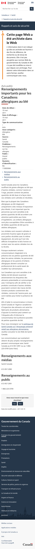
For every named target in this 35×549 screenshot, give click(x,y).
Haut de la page (7, 543)
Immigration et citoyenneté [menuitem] (11, 445)
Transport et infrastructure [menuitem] (11, 489)
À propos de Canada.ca (9, 532)
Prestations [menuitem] (5, 458)
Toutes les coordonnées (9, 426)
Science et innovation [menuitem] (8, 502)
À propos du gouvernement (11, 435)
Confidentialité (6, 541)
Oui (14, 404)
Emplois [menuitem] (4, 441)
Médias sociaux (6, 523)
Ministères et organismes (10, 431)
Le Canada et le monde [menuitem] (9, 493)
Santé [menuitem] (3, 462)
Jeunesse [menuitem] (4, 515)
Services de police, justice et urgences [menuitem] (14, 484)
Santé (13, 15)
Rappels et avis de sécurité (12, 19)
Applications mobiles (8, 528)
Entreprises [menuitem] (5, 454)
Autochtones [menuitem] (5, 506)
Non (20, 404)
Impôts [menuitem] (3, 467)
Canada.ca (5, 15)
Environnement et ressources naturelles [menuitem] (15, 471)
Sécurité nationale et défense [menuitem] (11, 476)
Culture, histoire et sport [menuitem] (10, 480)
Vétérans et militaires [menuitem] (8, 511)
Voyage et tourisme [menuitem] (8, 449)
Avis (2, 536)
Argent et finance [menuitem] (7, 498)
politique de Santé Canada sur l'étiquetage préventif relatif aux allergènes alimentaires (17, 326)
